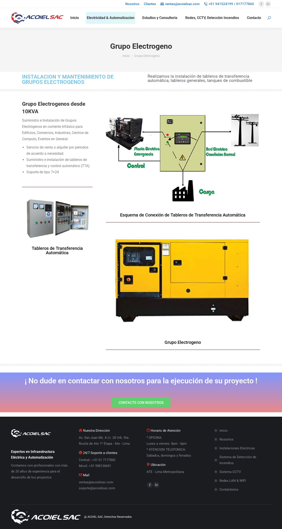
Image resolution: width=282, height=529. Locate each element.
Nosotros (226, 439)
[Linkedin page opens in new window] (268, 4)
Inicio (223, 431)
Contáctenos (228, 489)
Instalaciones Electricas (237, 448)
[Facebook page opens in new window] (261, 4)
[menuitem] (132, 4)
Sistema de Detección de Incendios (237, 460)
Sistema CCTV (230, 472)
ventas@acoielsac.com (182, 4)
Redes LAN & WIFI (232, 481)
